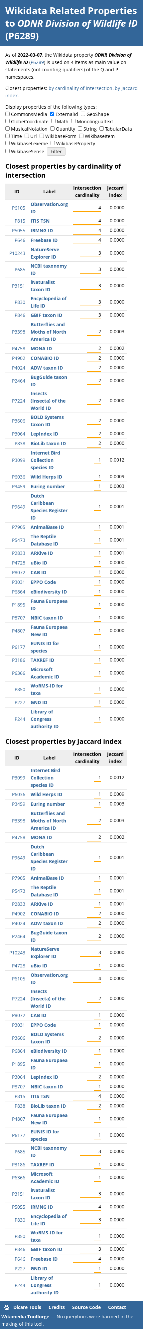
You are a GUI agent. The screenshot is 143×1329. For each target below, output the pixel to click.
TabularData (118, 129)
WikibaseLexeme (29, 143)
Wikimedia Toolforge (25, 1316)
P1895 (18, 605)
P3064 (18, 434)
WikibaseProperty (75, 143)
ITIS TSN (40, 221)
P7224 (18, 401)
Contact (117, 1307)
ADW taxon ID (47, 368)
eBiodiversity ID (49, 592)
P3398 (18, 332)
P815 (20, 221)
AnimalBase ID (47, 527)
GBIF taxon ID (46, 315)
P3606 (18, 421)
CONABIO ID (45, 358)
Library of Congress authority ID (45, 718)
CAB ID (38, 572)
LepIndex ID (44, 434)
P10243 (17, 253)
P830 (20, 302)
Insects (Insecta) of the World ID (48, 400)
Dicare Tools (27, 1307)
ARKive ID (42, 553)
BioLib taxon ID (48, 443)
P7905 (18, 527)
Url (33, 136)
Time (16, 136)
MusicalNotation (29, 129)
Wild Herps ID (46, 477)
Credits (57, 1307)
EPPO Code (43, 582)
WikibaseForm (60, 136)
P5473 (18, 540)
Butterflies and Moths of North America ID (48, 331)
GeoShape (97, 114)
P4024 (18, 368)
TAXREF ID (42, 660)
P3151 (18, 286)
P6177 (18, 647)
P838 (20, 443)
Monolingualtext (95, 121)
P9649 (18, 507)
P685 (20, 269)
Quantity (65, 129)
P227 (20, 702)
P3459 (18, 486)
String (90, 129)
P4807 (18, 631)
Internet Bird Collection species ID (45, 460)
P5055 (18, 230)
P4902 (18, 358)
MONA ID (41, 348)
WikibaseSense (27, 151)
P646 (20, 240)
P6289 (37, 62)
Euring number (48, 486)
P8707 (18, 618)
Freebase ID (44, 240)
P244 (20, 719)
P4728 (18, 563)
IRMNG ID (42, 230)
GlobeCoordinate (30, 121)
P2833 (18, 553)
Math (63, 121)
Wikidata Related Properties (71, 10)
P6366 (18, 673)
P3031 (18, 582)
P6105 (18, 208)
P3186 (18, 660)
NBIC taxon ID (47, 618)
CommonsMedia (29, 114)
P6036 (18, 477)
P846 (20, 315)
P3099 (18, 460)
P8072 (18, 572)
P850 (20, 689)
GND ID (39, 702)
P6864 (18, 592)
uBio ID (39, 563)
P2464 (18, 381)
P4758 (18, 348)
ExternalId (67, 114)
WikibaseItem (100, 136)
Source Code (86, 1307)
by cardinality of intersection (80, 88)
